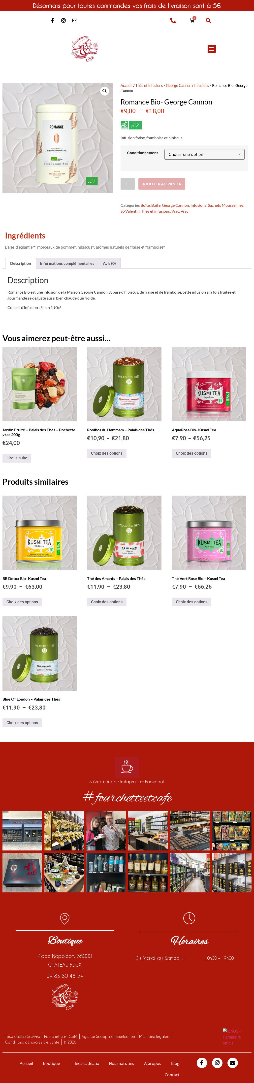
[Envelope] (75, 21)
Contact (172, 1075)
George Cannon (178, 85)
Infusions (201, 85)
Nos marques (121, 1063)
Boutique (51, 1063)
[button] (208, 20)
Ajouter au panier (161, 183)
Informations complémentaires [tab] (67, 263)
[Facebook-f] (52, 21)
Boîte (145, 205)
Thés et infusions (149, 85)
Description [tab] (20, 263)
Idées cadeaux (85, 1063)
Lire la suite (16, 458)
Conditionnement (142, 153)
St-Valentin (130, 211)
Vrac (175, 211)
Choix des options (107, 453)
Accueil (126, 85)
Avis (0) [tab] (109, 263)
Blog (175, 1063)
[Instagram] (63, 21)
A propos (152, 1063)
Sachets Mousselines (225, 205)
